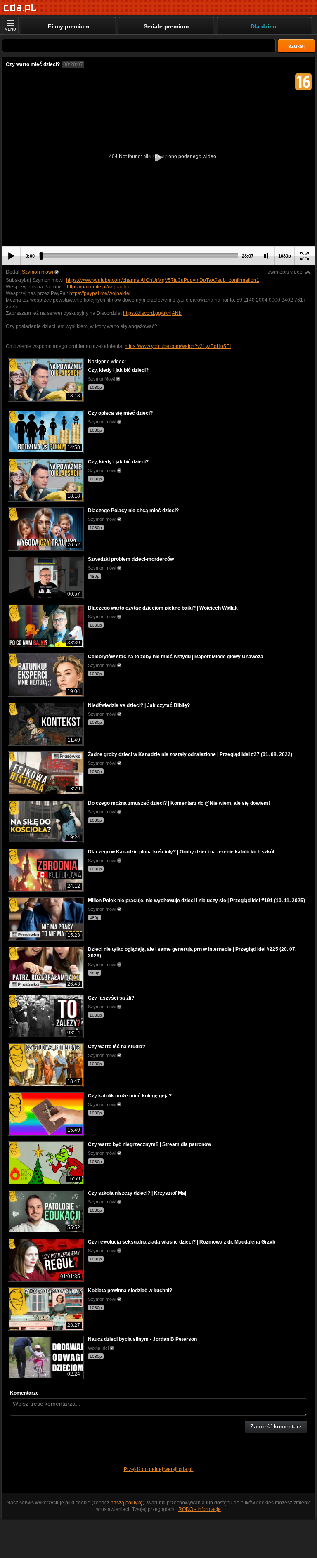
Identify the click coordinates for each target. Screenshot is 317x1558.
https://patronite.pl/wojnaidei (98, 287)
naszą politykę (127, 1503)
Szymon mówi (37, 272)
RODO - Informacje (199, 1509)
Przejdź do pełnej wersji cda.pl (159, 1469)
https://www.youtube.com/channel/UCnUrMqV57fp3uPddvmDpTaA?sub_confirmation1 (162, 280)
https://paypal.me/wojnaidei (99, 293)
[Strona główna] (20, 8)
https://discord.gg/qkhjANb (152, 313)
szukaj (296, 46)
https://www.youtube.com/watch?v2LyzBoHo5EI (178, 346)
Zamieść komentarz (276, 1426)
